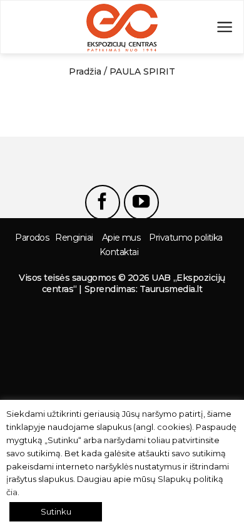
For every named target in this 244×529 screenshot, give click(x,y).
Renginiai (74, 237)
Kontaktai (118, 252)
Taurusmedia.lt (171, 289)
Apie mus (121, 237)
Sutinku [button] (56, 511)
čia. (12, 492)
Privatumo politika (185, 237)
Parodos (32, 237)
